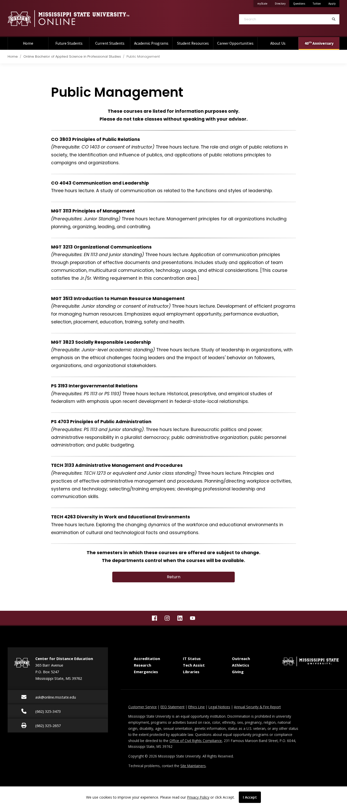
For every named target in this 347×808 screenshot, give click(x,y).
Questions (299, 3)
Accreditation (147, 658)
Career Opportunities (235, 43)
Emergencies (146, 671)
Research (142, 665)
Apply (332, 3)
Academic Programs (151, 43)
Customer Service (142, 706)
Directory (282, 3)
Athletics (240, 665)
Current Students (109, 43)
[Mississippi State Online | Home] (87, 18)
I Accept (250, 797)
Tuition (317, 3)
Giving (238, 671)
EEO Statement (172, 706)
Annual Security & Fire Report (257, 706)
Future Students (69, 43)
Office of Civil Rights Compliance (195, 740)
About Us (278, 43)
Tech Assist (194, 665)
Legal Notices (219, 706)
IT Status (192, 658)
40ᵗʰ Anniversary (319, 43)
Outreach (241, 658)
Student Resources (193, 43)
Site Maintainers (193, 765)
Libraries (191, 671)
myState (264, 3)
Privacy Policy (198, 797)
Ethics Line (196, 706)
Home (28, 43)
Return (173, 577)
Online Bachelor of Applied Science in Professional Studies (72, 56)
